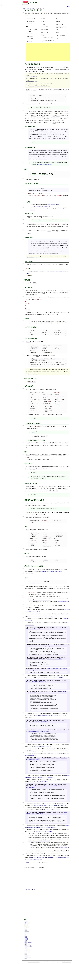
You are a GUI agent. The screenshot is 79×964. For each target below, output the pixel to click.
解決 (45, 113)
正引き (64, 454)
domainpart (57, 540)
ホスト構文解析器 (30, 282)
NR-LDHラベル (38, 364)
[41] (23, 66)
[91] (23, 435)
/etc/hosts (28, 491)
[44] (65, 98)
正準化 (56, 414)
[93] (23, 270)
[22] (23, 296)
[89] (23, 824)
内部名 (44, 348)
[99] (23, 842)
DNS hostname (27, 923)
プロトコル (38, 503)
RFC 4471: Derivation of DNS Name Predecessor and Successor (40, 850)
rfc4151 (29, 271)
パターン (37, 389)
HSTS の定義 (30, 36)
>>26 (27, 573)
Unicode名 (45, 346)
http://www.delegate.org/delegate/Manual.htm (38, 628)
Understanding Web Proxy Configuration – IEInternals (40, 784)
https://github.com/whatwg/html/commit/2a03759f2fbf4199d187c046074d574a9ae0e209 (49, 750)
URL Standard (31, 83)
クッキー (45, 394)
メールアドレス (40, 476)
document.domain (59, 534)
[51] (23, 282)
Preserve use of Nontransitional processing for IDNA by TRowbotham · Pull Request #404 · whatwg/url (47, 807)
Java (56, 533)
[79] (23, 425)
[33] (23, 388)
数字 (57, 230)
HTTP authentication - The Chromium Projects (38, 644)
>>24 (57, 314)
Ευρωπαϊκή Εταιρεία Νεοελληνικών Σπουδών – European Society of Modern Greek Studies (45, 569)
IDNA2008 (57, 69)
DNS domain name (27, 922)
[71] (23, 458)
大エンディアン (38, 512)
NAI (56, 538)
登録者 (32, 559)
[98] (23, 833)
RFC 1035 (62, 67)
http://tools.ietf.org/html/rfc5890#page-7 (44, 164)
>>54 (54, 355)
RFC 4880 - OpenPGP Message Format (36, 680)
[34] (23, 516)
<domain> (26, 921)
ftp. (30, 605)
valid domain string (27, 944)
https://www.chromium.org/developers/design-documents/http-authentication (47, 646)
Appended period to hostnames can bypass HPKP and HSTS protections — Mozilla (43, 675)
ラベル (33, 174)
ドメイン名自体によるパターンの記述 (48, 41)
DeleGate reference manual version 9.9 (36, 627)
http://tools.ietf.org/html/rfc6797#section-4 (32, 257)
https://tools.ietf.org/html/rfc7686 (42, 721)
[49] (23, 121)
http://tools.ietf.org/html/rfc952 (54, 204)
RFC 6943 (28, 89)
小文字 (52, 414)
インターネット (32, 8)
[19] (23, 207)
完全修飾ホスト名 (41, 107)
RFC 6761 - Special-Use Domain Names (35, 622)
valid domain (26, 943)
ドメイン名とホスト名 (30, 18)
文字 (32, 297)
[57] (65, 363)
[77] (68, 757)
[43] (65, 96)
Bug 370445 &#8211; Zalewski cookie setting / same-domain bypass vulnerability (43, 713)
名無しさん (60, 715)
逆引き (47, 459)
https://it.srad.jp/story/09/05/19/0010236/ (40, 781)
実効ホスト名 (33, 350)
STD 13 (31, 129)
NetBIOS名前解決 (36, 490)
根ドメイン (33, 330)
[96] (23, 606)
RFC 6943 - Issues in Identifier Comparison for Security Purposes (40, 78)
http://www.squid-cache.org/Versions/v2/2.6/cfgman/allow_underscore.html (43, 616)
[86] (23, 802)
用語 (56, 136)
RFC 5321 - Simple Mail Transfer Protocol (35, 609)
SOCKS (56, 536)
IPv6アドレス (63, 113)
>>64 (52, 216)
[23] (23, 289)
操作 (57, 18)
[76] (23, 752)
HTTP (32, 540)
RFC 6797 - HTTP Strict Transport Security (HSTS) (39, 256)
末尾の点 (57, 334)
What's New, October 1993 (32, 855)
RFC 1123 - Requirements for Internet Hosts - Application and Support (42, 208)
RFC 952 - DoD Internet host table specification (38, 204)
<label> (29, 193)
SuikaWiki (24, 8)
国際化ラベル (30, 264)
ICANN (56, 559)
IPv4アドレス (57, 113)
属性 (51, 394)
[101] (23, 854)
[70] (23, 454)
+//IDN (56, 543)
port (62, 118)
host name (26, 936)
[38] (23, 529)
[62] (23, 674)
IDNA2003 (49, 69)
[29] (65, 335)
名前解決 (60, 454)
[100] (23, 850)
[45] (65, 100)
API (31, 118)
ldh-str (57, 224)
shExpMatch (57, 392)
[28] (65, 333)
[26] (23, 568)
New (70, 6)
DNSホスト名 (54, 122)
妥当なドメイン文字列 (28, 957)
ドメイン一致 (33, 406)
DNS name (26, 924)
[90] (23, 828)
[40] (26, 78)
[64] (26, 83)
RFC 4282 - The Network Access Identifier (37, 729)
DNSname (26, 925)
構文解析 (43, 18)
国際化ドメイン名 (34, 362)
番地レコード (36, 97)
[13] (23, 192)
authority (32, 111)
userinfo (38, 111)
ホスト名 (34, 89)
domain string (27, 933)
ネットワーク (36, 216)
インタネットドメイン (28, 945)
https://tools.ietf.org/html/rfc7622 (43, 746)
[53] (23, 341)
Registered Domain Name (47, 352)
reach (44, 392)
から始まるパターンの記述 (48, 37)
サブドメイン (45, 332)
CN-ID (34, 545)
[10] (23, 617)
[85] (23, 548)
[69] (23, 485)
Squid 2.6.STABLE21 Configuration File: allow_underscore (39, 613)
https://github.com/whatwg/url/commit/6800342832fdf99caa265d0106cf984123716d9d (48, 805)
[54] (26, 369)
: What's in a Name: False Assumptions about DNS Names (41, 598)
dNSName (49, 401)
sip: (44, 540)
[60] (68, 668)
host (52, 118)
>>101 (27, 862)
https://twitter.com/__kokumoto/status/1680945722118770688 (39, 840)
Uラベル (47, 364)
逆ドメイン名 (39, 514)
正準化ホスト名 (34, 348)
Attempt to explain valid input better (34, 775)
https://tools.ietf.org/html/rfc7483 (55, 658)
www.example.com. (39, 195)
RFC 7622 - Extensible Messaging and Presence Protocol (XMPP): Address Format (43, 744)
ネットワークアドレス (45, 454)
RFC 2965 (28, 103)
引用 (62, 138)
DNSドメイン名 (27, 926)
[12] (23, 205)
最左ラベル (37, 98)
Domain (48, 394)
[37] (23, 476)
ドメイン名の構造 (44, 26)
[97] (23, 601)
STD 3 (64, 136)
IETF (34, 607)
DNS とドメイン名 (59, 24)
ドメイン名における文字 (31, 179)
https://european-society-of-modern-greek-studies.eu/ (51, 571)
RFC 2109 (32, 107)
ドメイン (58, 115)
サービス (48, 13)
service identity (46, 403)
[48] (23, 110)
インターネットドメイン (28, 946)
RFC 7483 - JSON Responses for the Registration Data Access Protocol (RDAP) (45, 657)
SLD (32, 334)
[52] (68, 644)
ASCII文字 (28, 290)
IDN (61, 264)
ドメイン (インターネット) (39, 8)
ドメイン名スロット (35, 533)
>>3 (28, 596)
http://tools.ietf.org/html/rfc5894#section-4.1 (58, 323)
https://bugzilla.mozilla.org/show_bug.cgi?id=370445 (46, 715)
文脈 (57, 29)
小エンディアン (65, 292)
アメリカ (28, 586)
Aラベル (43, 364)
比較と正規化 (43, 35)
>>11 (34, 230)
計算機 (43, 13)
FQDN (41, 95)
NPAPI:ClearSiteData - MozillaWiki (35, 812)
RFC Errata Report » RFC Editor (36, 601)
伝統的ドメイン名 (46, 345)
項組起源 (33, 536)
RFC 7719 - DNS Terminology (34, 757)
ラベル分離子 (40, 264)
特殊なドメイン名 (44, 32)
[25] (23, 178)
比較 (33, 389)
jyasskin (45, 825)
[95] (23, 604)
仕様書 (30, 31)
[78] (26, 85)
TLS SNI (28, 122)
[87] (23, 806)
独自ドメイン (57, 348)
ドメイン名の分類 (44, 29)
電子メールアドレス (47, 538)
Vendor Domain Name (35, 520)
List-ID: (45, 520)
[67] (23, 712)
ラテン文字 (46, 290)
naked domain (33, 352)
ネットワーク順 (43, 292)
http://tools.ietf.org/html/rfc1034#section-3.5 (42, 206)
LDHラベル (39, 360)
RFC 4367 (26, 941)
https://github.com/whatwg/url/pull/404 (51, 809)
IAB (30, 607)
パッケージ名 (59, 533)
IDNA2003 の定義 (31, 21)
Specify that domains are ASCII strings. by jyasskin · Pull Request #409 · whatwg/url (43, 829)
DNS (32, 97)
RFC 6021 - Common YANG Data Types (35, 618)
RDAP (56, 395)
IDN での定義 (30, 38)
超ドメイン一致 (34, 410)
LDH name (26, 938)
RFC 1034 (56, 67)
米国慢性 (44, 596)
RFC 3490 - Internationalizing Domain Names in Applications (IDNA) (41, 73)
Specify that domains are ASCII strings (34, 825)
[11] (23, 185)
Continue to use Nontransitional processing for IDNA (37, 803)
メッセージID (57, 520)
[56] (65, 360)
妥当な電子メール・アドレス (37, 224)
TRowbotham (52, 803)
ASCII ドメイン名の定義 (32, 29)
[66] (23, 219)
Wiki (28, 8)
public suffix (45, 330)
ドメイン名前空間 (58, 332)
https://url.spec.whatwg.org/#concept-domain (31, 84)
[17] (23, 230)
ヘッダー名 (33, 522)
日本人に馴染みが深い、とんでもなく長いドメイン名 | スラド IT (41, 779)
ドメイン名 (33, 2)
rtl (30, 297)
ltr (50, 292)
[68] (23, 12)
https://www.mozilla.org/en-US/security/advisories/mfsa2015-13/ (49, 677)
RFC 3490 (33, 142)
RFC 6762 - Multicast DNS (33, 691)
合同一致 (33, 408)
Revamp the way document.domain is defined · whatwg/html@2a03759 (41, 748)
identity (50, 409)
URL (27, 111)
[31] (27, 256)
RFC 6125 (28, 355)
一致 (50, 445)
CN (31, 545)
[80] (23, 442)
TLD (32, 332)
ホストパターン (58, 403)
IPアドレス (42, 103)
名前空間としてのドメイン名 (61, 27)
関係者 (57, 32)
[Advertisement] (48, 52)
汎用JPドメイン (34, 594)
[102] (23, 861)
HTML (28, 224)
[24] (23, 320)
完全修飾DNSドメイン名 (47, 358)
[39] (26, 73)
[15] (23, 194)
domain (59, 195)
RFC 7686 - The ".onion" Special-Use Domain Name (39, 720)
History (25, 958)
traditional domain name (28, 942)
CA (43, 561)
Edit (68, 6)
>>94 (27, 605)
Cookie (32, 542)
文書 (39, 136)
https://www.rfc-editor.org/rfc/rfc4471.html (54, 853)
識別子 (67, 503)
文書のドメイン (34, 538)
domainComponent (47, 536)
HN (25, 934)
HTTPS (46, 409)
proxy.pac (57, 394)
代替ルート (45, 350)
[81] (23, 774)
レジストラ (45, 559)
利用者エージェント (41, 314)
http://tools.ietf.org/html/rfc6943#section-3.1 (31, 81)
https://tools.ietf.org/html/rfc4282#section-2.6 (39, 731)
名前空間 (48, 476)
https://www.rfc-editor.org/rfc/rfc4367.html (42, 599)
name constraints (30, 436)
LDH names (26, 939)
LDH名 (26, 940)
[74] (23, 743)
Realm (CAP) (57, 545)
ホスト (52, 111)
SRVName (45, 534)
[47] (23, 103)
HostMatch (57, 405)
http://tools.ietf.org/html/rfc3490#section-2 (31, 76)
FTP (37, 605)
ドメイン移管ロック (35, 582)
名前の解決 (58, 21)
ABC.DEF (37, 299)
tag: (26, 268)
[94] (23, 597)
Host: (35, 540)
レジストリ (33, 561)
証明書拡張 (45, 399)
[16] (23, 223)
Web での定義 (30, 33)
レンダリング (43, 21)
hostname (37, 118)
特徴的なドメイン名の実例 (61, 35)
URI (30, 41)
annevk (44, 775)
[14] (23, 263)
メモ (57, 38)
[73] (68, 729)
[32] (23, 239)
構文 (27, 26)
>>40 (68, 89)
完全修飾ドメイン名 (35, 95)
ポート (42, 111)
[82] (23, 778)
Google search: (30, 889)
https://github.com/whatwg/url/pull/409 (44, 831)
